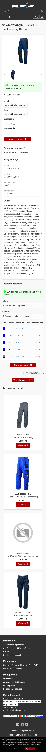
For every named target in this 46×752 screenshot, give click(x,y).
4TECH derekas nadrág (23, 437)
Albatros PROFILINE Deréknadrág (23, 497)
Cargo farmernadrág (23, 615)
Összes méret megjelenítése (17, 316)
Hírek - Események (17, 735)
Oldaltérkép (8, 678)
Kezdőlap (14, 730)
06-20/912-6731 (13, 707)
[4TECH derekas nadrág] (23, 430)
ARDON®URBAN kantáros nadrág (23, 556)
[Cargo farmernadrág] (23, 608)
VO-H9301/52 (23, 434)
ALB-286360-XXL (23, 494)
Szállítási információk (12, 655)
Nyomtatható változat (35, 373)
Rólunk (6, 651)
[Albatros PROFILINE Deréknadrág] (23, 490)
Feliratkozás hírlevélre (12, 689)
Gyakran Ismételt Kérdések (14, 682)
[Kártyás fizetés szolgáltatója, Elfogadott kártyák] (23, 717)
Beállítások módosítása (18, 748)
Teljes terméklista (28, 730)
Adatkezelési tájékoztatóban (16, 742)
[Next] (41, 75)
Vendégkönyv (9, 685)
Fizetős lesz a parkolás (13, 668)
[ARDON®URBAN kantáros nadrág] (23, 549)
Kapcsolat (32, 735)
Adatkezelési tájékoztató (13, 645)
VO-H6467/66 (23, 553)
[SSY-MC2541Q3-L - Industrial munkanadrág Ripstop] (23, 64)
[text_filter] (9, 17)
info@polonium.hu (17, 710)
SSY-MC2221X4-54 (23, 612)
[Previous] (4, 75)
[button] (17, 139)
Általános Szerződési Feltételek (16, 648)
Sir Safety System (11, 177)
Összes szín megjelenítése (16, 305)
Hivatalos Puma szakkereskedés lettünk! (20, 665)
